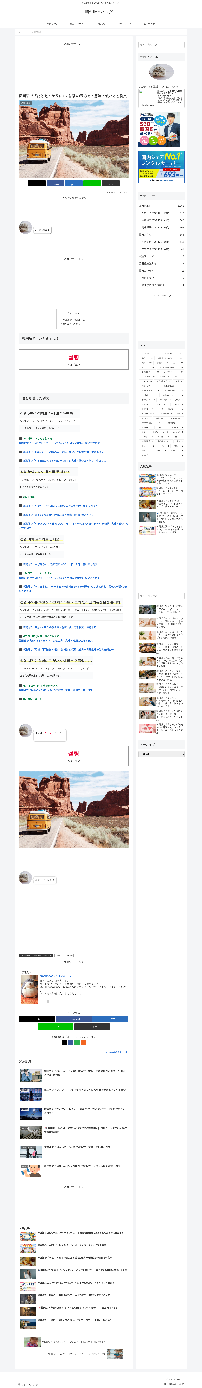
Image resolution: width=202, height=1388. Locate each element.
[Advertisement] (74, 69)
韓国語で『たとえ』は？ (75, 319)
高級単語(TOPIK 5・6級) (43, 955)
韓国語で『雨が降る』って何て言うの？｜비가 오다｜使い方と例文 (60, 564)
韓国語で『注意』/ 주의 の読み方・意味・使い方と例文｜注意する (59, 627)
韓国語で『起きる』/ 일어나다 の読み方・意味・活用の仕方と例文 (56, 640)
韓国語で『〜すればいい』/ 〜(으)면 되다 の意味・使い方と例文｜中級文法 (64, 460)
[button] (111, 183)
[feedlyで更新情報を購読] (50, 1001)
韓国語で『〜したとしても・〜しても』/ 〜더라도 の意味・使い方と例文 (59, 443)
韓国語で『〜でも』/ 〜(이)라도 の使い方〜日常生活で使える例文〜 (60, 505)
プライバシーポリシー (175, 1379)
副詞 (58, 955)
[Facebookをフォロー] (46, 1001)
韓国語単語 (26, 955)
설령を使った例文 (71, 324)
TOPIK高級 (69, 955)
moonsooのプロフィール (55, 976)
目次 (69, 313)
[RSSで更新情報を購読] (54, 1001)
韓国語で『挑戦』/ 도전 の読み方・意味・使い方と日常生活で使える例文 (63, 452)
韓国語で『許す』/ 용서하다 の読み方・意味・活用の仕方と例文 (58, 514)
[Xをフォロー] (41, 1001)
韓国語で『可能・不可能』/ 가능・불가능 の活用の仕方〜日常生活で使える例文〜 (68, 649)
